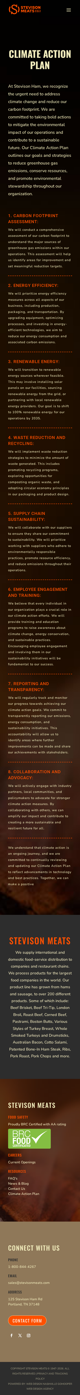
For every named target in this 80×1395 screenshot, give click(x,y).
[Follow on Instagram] (28, 1335)
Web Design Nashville (41, 1384)
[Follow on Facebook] (11, 1335)
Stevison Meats (36, 1368)
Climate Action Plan (23, 1194)
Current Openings (22, 1162)
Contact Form (27, 1320)
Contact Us (16, 1188)
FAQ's (12, 1178)
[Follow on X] (20, 1335)
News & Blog (18, 1183)
